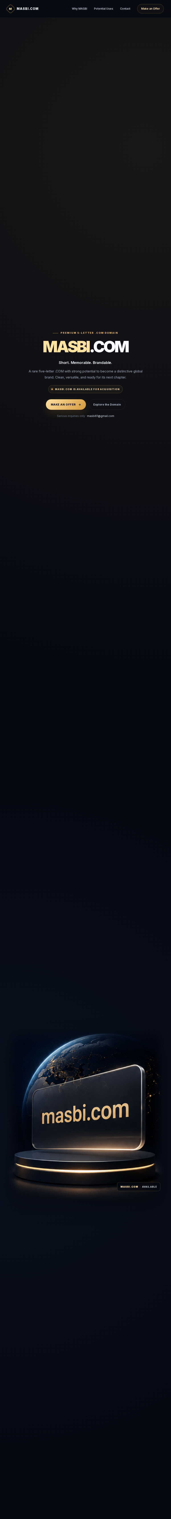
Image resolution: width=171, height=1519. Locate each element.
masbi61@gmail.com (100, 416)
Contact (125, 8)
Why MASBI (79, 8)
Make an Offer (150, 8)
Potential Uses (103, 8)
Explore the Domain (107, 404)
